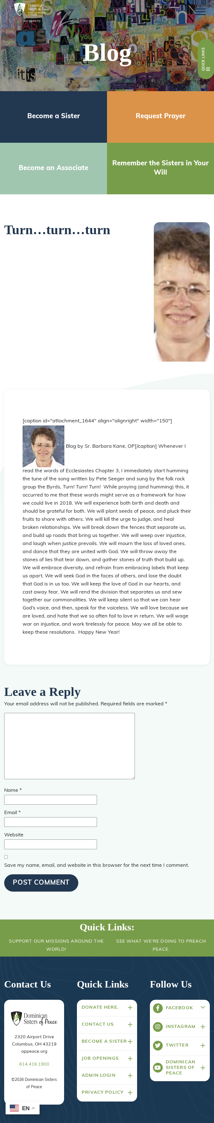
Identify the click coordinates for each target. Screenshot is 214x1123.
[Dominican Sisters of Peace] (32, 13)
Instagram (181, 1027)
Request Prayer (161, 116)
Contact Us (98, 1024)
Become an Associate (53, 168)
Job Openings (100, 1058)
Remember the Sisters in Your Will (160, 168)
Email (12, 812)
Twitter (177, 1045)
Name (13, 790)
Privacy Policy (102, 1092)
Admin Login (99, 1075)
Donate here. (100, 1007)
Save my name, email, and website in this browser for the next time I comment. (96, 865)
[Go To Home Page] (34, 1019)
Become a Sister (53, 116)
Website (13, 835)
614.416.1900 (34, 1064)
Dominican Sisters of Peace (180, 1068)
